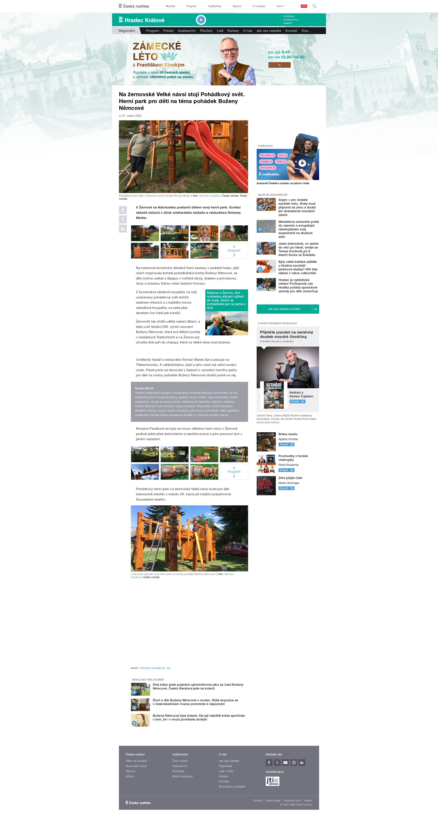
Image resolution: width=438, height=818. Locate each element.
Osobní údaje (273, 800)
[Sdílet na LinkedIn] (123, 229)
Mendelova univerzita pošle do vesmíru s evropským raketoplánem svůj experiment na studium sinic (299, 229)
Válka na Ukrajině (136, 761)
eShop (130, 776)
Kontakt (291, 31)
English (308, 800)
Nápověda (225, 766)
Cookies (257, 800)
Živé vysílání (266, 168)
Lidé (220, 31)
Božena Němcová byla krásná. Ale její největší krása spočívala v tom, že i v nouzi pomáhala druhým (199, 717)
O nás (247, 31)
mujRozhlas (214, 6)
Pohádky (265, 161)
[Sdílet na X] (123, 219)
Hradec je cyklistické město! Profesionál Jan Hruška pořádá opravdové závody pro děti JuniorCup (298, 285)
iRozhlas (170, 6)
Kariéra (223, 776)
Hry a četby (266, 155)
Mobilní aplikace (182, 776)
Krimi (281, 155)
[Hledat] (314, 6)
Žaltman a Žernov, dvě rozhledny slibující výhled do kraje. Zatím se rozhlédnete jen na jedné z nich (226, 300)
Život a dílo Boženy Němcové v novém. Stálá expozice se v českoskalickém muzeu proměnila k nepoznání (195, 702)
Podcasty (178, 771)
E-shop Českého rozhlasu (277, 323)
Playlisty (206, 31)
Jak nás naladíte (268, 31)
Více (306, 31)
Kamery (287, 23)
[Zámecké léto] (219, 59)
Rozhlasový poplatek (232, 786)
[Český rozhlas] (134, 6)
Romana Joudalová (210, 195)
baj (168, 668)
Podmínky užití (292, 800)
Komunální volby (136, 766)
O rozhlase (259, 6)
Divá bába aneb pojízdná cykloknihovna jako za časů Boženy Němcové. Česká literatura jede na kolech (198, 686)
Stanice (237, 6)
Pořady (168, 31)
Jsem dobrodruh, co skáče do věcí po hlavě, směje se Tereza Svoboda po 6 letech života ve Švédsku (299, 249)
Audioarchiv (290, 20)
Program (191, 6)
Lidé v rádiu (226, 771)
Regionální (127, 31)
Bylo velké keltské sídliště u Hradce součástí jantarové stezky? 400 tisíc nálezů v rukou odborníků (298, 267)
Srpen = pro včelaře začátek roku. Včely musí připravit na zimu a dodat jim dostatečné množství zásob (297, 207)
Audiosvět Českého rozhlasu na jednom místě (283, 183)
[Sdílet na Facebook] (123, 210)
